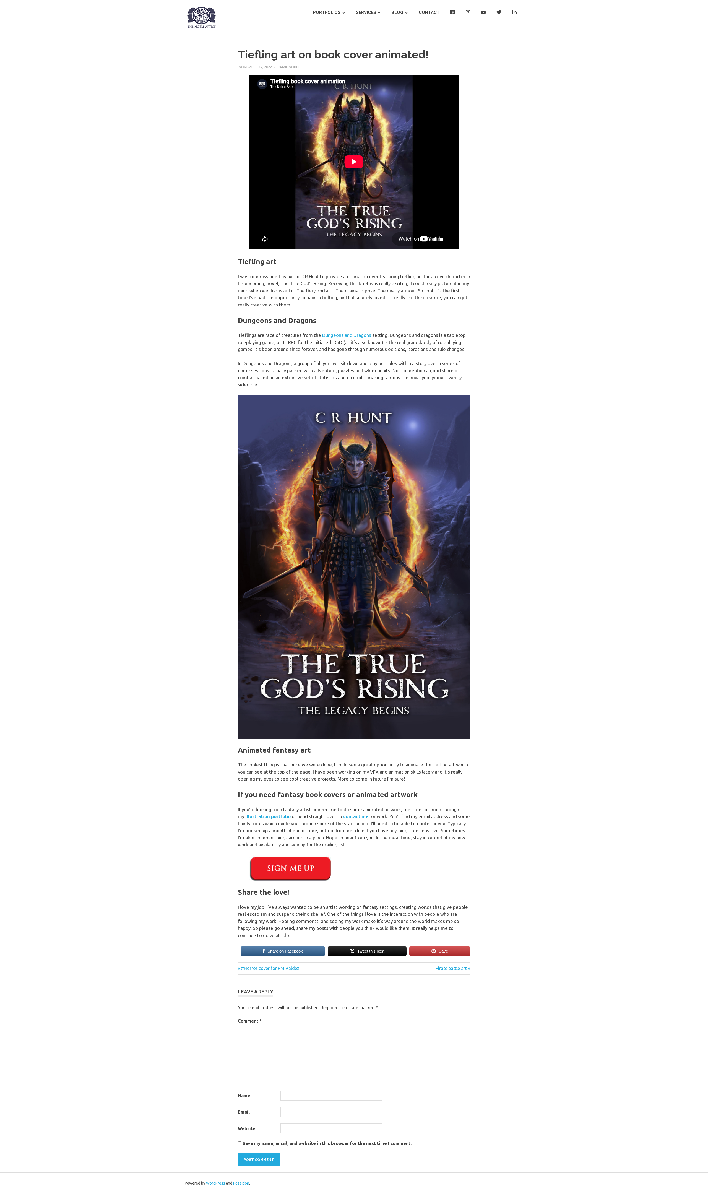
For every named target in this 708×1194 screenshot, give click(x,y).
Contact (429, 12)
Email (244, 1111)
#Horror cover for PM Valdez (270, 968)
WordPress (215, 1183)
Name (244, 1095)
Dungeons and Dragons (346, 335)
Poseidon (241, 1183)
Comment (250, 1020)
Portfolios (326, 12)
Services (366, 12)
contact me (355, 816)
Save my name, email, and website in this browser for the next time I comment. (327, 1143)
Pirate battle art (451, 968)
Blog (397, 12)
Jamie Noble (289, 67)
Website (247, 1128)
